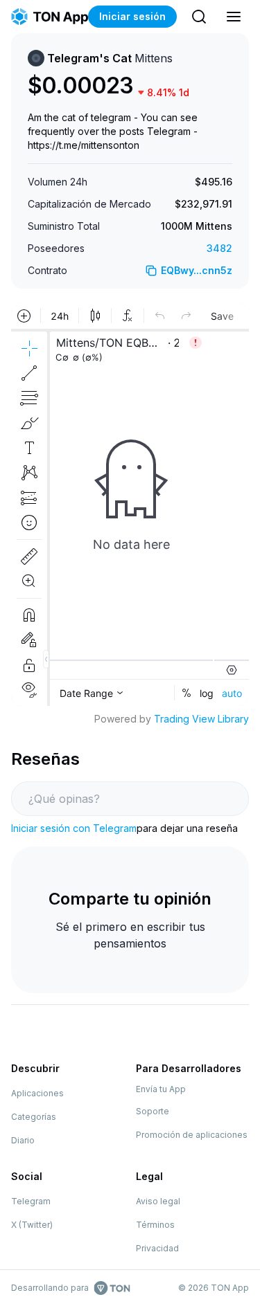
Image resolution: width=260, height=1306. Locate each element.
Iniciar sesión (132, 16)
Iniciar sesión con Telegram (74, 828)
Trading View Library (201, 719)
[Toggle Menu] (233, 16)
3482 (219, 248)
